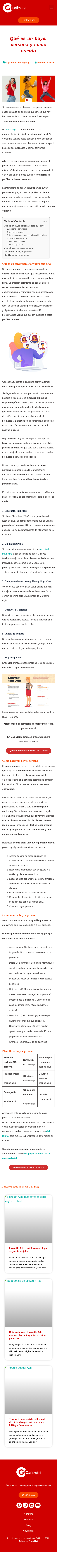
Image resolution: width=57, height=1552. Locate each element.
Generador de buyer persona (18, 251)
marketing (11, 129)
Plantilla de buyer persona (16, 255)
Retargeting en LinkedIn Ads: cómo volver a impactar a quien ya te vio (27, 1335)
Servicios (29, 1519)
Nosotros (28, 1514)
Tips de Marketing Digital (19, 62)
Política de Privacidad (28, 1541)
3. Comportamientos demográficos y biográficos (27, 235)
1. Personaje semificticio (17, 229)
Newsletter (28, 1531)
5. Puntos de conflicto (16, 241)
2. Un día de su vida (15, 232)
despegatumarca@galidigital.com (35, 1485)
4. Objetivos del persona (17, 238)
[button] (51, 7)
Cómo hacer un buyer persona (18, 248)
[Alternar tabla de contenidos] (43, 221)
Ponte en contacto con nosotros (28, 1167)
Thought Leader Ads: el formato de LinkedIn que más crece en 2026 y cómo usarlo (27, 1422)
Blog (28, 1525)
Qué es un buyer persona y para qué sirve (24, 226)
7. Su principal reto (15, 245)
